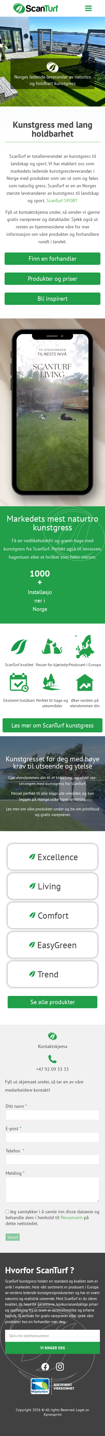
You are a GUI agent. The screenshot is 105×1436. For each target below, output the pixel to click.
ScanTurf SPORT (61, 200)
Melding (14, 1173)
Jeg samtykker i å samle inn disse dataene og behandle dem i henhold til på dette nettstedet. (52, 1217)
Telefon (13, 1151)
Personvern (72, 1217)
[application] (52, 412)
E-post (12, 1128)
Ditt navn (15, 1106)
